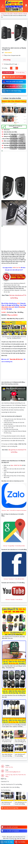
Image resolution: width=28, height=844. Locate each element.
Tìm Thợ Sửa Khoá (5, 790)
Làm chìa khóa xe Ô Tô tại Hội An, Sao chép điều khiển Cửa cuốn (7, 741)
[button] (3, 6)
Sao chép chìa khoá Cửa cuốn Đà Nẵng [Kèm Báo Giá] (7, 755)
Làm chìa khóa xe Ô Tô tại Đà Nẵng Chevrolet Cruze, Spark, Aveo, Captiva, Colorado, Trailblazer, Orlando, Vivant (20, 755)
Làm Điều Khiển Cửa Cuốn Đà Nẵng (10, 787)
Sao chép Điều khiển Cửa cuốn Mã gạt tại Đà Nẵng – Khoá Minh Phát (20, 741)
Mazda (15, 13)
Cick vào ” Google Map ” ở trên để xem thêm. (14, 545)
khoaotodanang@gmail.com (12, 772)
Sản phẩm (10, 13)
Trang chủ (3, 13)
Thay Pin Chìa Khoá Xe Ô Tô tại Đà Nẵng (11, 784)
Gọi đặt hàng (20, 72)
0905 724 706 (16, 267)
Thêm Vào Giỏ (9, 72)
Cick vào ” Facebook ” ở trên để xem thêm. (14, 579)
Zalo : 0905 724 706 (16, 465)
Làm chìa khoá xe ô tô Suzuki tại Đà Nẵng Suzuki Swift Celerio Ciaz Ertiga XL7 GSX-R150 (20, 803)
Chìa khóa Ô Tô (5, 781)
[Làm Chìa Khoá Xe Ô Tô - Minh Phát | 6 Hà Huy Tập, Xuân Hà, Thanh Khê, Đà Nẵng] (14, 6)
